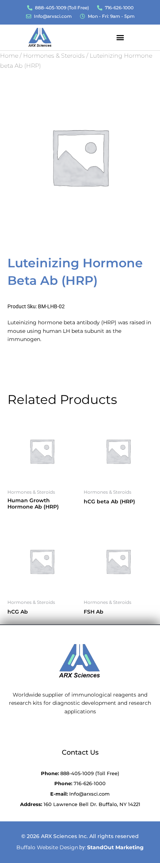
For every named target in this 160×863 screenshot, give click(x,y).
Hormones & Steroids (54, 55)
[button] (120, 37)
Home (9, 55)
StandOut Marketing (115, 847)
